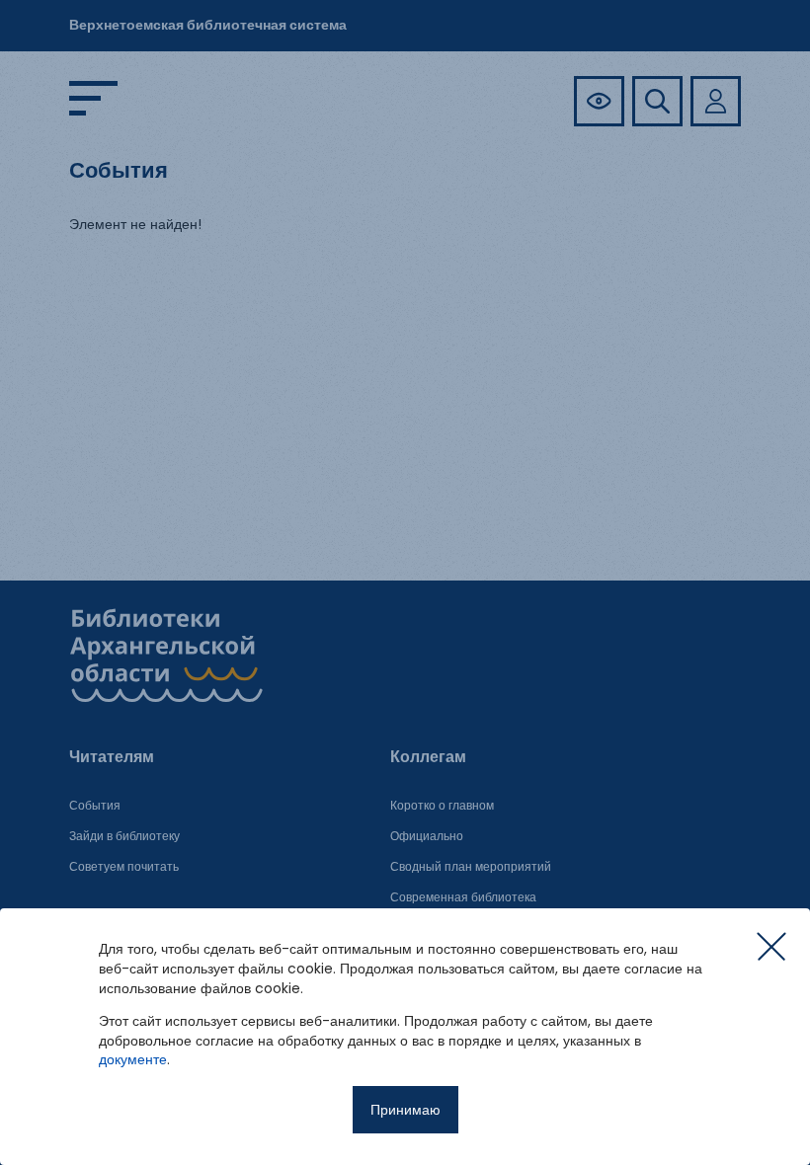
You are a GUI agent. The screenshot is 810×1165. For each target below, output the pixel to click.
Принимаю (405, 1110)
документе (133, 1059)
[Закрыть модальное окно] (771, 947)
